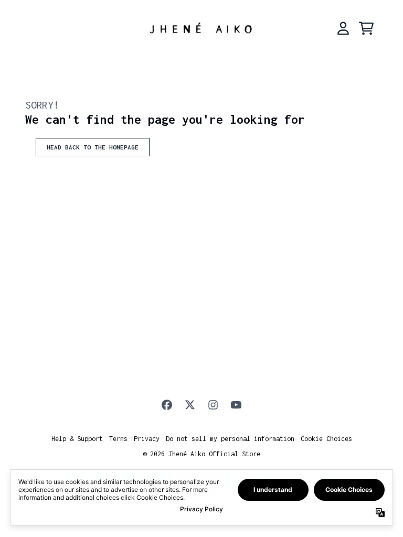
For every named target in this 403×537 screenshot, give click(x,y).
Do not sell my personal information (230, 439)
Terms (118, 439)
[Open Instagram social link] (213, 404)
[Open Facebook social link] (166, 404)
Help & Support (77, 439)
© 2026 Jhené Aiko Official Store (201, 454)
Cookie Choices (326, 439)
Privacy (147, 439)
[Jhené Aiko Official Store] (201, 28)
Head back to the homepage (93, 147)
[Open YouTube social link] (236, 404)
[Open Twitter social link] (190, 404)
